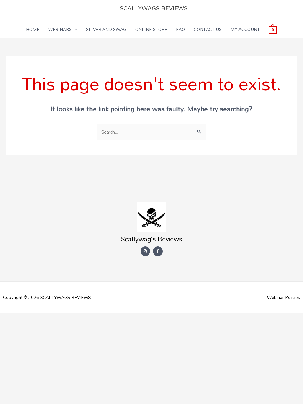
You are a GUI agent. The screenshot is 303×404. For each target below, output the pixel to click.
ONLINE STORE (151, 29)
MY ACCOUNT (245, 29)
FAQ (180, 29)
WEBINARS (60, 29)
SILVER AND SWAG (106, 29)
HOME (32, 29)
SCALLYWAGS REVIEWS (154, 8)
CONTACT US (208, 29)
